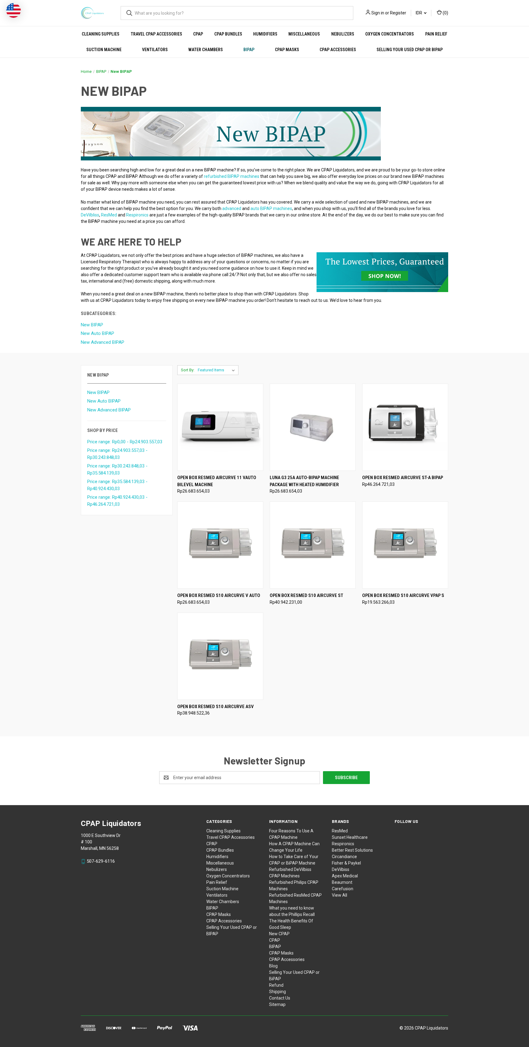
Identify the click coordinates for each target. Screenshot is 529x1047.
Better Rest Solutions (352, 850)
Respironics (343, 843)
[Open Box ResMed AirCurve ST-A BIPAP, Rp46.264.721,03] (405, 427)
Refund (276, 985)
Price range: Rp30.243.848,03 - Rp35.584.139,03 (117, 469)
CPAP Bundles (228, 34)
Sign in (377, 12)
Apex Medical (345, 875)
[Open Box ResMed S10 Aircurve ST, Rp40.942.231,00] (313, 545)
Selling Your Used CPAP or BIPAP (410, 49)
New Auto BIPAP (104, 401)
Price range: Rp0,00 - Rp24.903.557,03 (124, 442)
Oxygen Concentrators (389, 34)
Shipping (277, 991)
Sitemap (277, 1004)
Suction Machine (104, 49)
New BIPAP (98, 392)
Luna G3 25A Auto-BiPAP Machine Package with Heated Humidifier (304, 481)
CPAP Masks (287, 49)
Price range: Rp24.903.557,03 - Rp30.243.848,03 (117, 454)
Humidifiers (265, 34)
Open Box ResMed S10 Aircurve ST (306, 595)
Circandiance (344, 856)
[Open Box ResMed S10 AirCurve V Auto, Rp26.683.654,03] (220, 545)
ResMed (340, 830)
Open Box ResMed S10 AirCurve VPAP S (403, 595)
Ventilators (155, 49)
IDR (419, 12)
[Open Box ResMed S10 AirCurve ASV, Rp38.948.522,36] (220, 656)
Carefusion (342, 888)
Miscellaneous (304, 34)
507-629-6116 (101, 861)
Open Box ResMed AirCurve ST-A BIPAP (402, 477)
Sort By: (187, 370)
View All (339, 895)
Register (398, 12)
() (445, 12)
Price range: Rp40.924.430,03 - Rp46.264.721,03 (117, 500)
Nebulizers (342, 34)
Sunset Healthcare (350, 837)
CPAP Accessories (338, 49)
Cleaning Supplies (100, 34)
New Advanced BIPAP (109, 410)
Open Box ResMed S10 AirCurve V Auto (218, 595)
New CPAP (279, 933)
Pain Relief (436, 34)
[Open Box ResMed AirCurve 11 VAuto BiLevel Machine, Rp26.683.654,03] (220, 427)
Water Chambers (205, 49)
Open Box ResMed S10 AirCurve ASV (215, 706)
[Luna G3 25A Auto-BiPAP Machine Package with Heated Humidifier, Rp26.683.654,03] (313, 427)
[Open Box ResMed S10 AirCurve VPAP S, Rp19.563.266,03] (405, 545)
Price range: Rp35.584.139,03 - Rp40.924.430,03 (117, 485)
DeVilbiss (340, 869)
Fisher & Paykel (346, 863)
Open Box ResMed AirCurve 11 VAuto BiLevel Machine (216, 481)
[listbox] (217, 370)
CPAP (198, 34)
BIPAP (248, 49)
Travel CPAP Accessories (156, 34)
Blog (273, 965)
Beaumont (342, 882)
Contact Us (279, 998)
